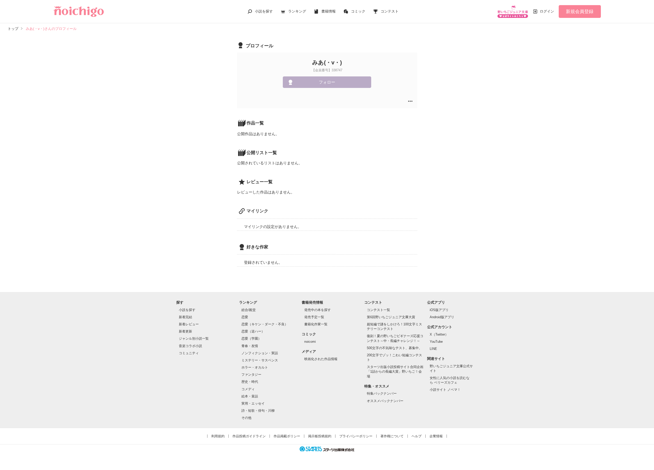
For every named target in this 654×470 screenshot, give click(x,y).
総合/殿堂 (248, 310)
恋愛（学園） (251, 338)
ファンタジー (251, 374)
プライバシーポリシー (355, 436)
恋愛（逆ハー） (253, 331)
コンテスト (390, 11)
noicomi (310, 341)
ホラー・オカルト (254, 367)
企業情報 (436, 436)
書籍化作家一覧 (316, 324)
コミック (358, 11)
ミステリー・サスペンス (259, 360)
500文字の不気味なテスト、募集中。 (394, 348)
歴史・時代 (249, 382)
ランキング (297, 11)
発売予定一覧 (314, 317)
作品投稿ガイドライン (249, 436)
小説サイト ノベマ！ (445, 390)
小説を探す (264, 11)
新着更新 (185, 331)
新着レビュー (189, 324)
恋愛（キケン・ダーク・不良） (264, 324)
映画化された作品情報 (320, 359)
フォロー (327, 82)
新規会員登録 (579, 11)
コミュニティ (189, 353)
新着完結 (185, 317)
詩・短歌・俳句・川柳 (258, 410)
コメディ (248, 389)
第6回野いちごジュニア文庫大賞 (391, 317)
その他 (246, 418)
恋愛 (244, 317)
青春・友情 (249, 346)
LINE (433, 349)
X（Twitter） (439, 334)
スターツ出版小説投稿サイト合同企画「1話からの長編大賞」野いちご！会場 (395, 371)
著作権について (392, 436)
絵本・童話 (249, 396)
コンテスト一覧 (378, 310)
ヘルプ (417, 436)
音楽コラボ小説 (190, 346)
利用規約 (218, 436)
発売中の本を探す (317, 310)
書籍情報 (328, 11)
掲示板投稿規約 (319, 436)
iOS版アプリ (439, 310)
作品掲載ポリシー (287, 436)
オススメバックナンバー (385, 401)
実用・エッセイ (253, 403)
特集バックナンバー (382, 393)
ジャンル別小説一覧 (194, 338)
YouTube (436, 341)
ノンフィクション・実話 (259, 353)
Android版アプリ (442, 317)
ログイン (547, 11)
